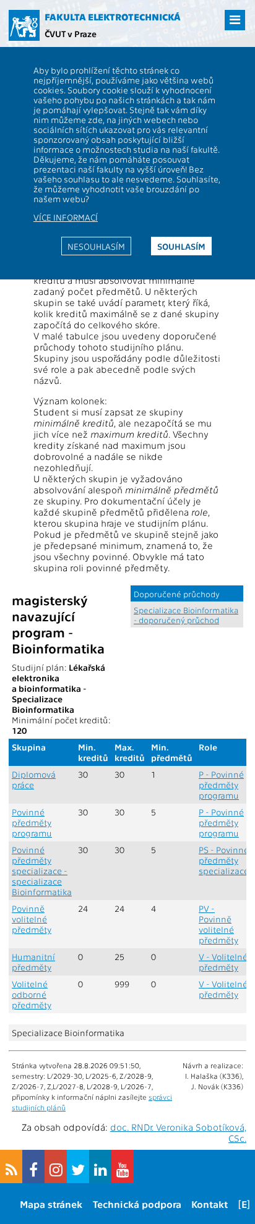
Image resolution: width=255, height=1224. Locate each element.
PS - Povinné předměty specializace (224, 860)
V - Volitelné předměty (223, 961)
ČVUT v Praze (71, 33)
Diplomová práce (34, 779)
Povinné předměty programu (32, 822)
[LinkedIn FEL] (100, 1166)
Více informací (65, 217)
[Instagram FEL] (56, 1166)
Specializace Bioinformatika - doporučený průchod (186, 614)
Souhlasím (181, 246)
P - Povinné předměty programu (221, 785)
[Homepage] (24, 25)
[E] (244, 1204)
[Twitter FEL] (78, 1166)
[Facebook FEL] (33, 1166)
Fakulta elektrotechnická (113, 16)
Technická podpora (137, 1204)
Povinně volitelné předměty (31, 919)
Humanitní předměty (33, 961)
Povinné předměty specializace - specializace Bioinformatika (42, 870)
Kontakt (209, 1204)
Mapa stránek (51, 1204)
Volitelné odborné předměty (31, 994)
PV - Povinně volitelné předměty (218, 924)
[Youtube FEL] (122, 1166)
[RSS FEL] (11, 1166)
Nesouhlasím (96, 246)
